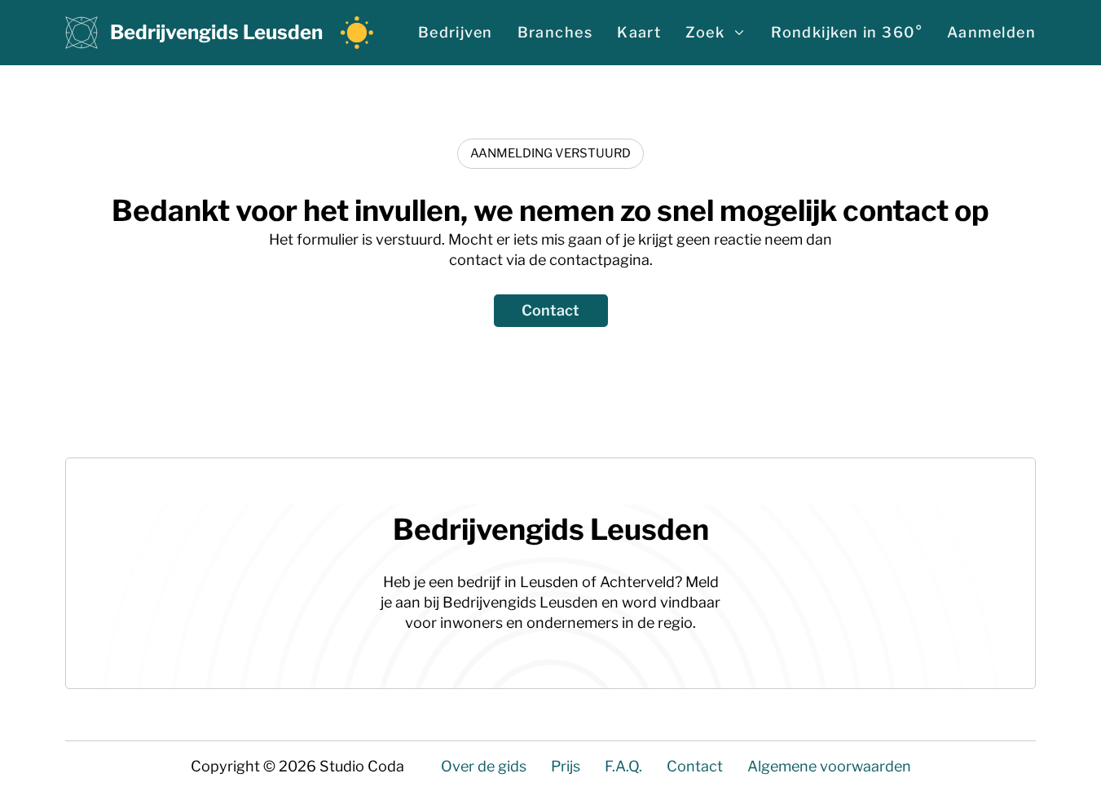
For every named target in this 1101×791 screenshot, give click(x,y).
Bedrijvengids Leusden (216, 32)
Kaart (639, 32)
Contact (550, 310)
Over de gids (483, 766)
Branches (555, 32)
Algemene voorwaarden (829, 766)
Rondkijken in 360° (847, 32)
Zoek (704, 32)
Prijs (565, 766)
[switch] (357, 32)
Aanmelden (991, 32)
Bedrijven (455, 32)
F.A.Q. (623, 766)
